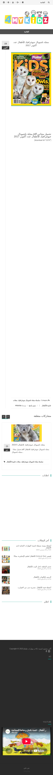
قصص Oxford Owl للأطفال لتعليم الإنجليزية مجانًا (32, 556)
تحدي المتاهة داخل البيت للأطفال (39, 567)
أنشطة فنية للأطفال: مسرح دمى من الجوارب (34, 587)
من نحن (26, 768)
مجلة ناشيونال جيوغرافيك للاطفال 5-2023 (28, 445)
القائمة (42, 2)
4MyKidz (18, 406)
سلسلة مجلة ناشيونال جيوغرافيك (29, 400)
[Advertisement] (31, 119)
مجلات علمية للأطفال (14, 462)
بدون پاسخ (32, 406)
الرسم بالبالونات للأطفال (42, 577)
